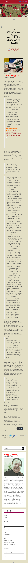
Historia (18, 50)
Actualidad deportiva (8, 552)
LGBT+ (5, 519)
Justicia (5, 515)
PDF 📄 (20, 428)
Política (5, 517)
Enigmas (6, 532)
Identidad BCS (7, 534)
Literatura (6, 527)
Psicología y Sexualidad (9, 542)
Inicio (7, 1)
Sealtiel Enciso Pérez (14, 48)
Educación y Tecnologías (9, 544)
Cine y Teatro (7, 530)
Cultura (12, 49)
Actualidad (6, 521)
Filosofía (5, 538)
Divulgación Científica (8, 540)
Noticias (5, 557)
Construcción (7, 548)
